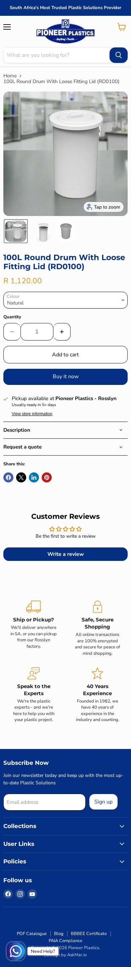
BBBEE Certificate (89, 934)
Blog (58, 934)
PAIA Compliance (65, 941)
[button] (15, 231)
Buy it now (66, 376)
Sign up (103, 801)
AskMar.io (77, 955)
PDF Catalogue (32, 934)
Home (10, 76)
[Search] (119, 55)
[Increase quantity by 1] (62, 332)
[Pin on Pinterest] (47, 477)
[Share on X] (21, 477)
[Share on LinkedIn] (34, 477)
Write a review (65, 554)
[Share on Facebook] (8, 477)
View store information (32, 413)
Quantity (12, 317)
